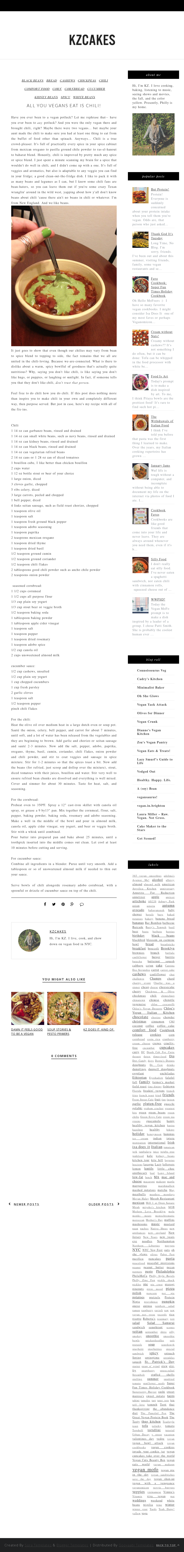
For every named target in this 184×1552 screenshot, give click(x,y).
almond (137, 884)
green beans (157, 1112)
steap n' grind (151, 1366)
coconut (137, 1026)
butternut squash (161, 961)
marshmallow (166, 1185)
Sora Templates (38, 1545)
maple (171, 1181)
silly (172, 1331)
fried (158, 1095)
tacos (171, 1396)
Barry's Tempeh (156, 927)
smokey (137, 1336)
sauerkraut (156, 1327)
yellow (136, 1513)
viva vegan (156, 1496)
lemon (136, 1169)
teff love (138, 1404)
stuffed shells (163, 1375)
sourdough (168, 1344)
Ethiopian (139, 1077)
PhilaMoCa (139, 1276)
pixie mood (155, 1288)
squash (136, 1362)
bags (160, 914)
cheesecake (167, 987)
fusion (171, 1099)
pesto (149, 1271)
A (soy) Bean (147, 788)
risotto (136, 1319)
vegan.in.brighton (151, 805)
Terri (163, 1404)
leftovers (168, 1164)
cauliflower (158, 974)
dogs (151, 1060)
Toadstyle (169, 1421)
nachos (144, 1228)
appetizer (138, 897)
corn (57, 89)
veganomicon (140, 1487)
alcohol (157, 880)
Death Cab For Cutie (161, 1052)
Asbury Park (166, 901)
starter (136, 1366)
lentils (148, 1168)
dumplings (139, 1069)
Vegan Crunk (147, 721)
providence (151, 1301)
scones (170, 1327)
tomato (170, 1426)
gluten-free (152, 1103)
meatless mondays (162, 1194)
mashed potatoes (144, 1190)
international (157, 1142)
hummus (169, 1134)
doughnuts (139, 1065)
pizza (170, 1288)
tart (154, 1400)
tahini (136, 1400)
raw (166, 1310)
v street (157, 1434)
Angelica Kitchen (144, 888)
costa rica (153, 1039)
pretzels (154, 1297)
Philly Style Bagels (162, 1275)
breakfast (139, 948)
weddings (139, 1500)
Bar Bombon (153, 923)
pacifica (138, 1259)
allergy (170, 880)
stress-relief (167, 1370)
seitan (137, 1331)
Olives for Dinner (150, 713)
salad (136, 1323)
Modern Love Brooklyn (149, 1211)
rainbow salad (165, 1306)
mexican (138, 1202)
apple (155, 897)
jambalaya (145, 1151)
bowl (135, 944)
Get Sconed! (146, 838)
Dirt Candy (139, 1060)
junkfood (138, 1155)
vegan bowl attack (147, 1443)
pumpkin (168, 1301)
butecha (137, 961)
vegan (171, 1438)
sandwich (138, 1327)
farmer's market (163, 1082)
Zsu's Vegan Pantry (152, 742)
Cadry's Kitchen (150, 678)
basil (172, 927)
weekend (156, 1500)
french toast (146, 1095)
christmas (139, 1021)
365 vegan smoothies (147, 875)
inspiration (139, 1142)
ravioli (159, 1310)
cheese (154, 987)
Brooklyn (168, 948)
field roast (139, 1086)
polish (136, 1293)
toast (135, 1426)
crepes (157, 1043)
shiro (163, 1331)
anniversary (167, 888)
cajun (149, 965)
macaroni (149, 1181)
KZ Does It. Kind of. (98, 1029)
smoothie (152, 1336)
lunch (148, 1177)
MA (156, 1177)
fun (164, 1099)
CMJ (172, 1021)
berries (170, 931)
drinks (171, 1064)
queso (136, 1306)
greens (136, 1121)
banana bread (165, 918)
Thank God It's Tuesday (162, 236)
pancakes (155, 1259)
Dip (172, 1056)
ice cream (140, 1138)
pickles (136, 1284)
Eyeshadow (156, 1077)
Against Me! (140, 880)
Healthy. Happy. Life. (154, 780)
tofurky (156, 1426)
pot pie (168, 1293)
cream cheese (141, 1043)
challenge (138, 978)
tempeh (152, 1404)
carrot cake (167, 969)
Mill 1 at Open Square (160, 1202)
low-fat (137, 1177)
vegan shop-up (164, 1479)
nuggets (170, 1245)
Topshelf (137, 1430)
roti (172, 1318)
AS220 (152, 901)
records (162, 1314)
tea (172, 1400)
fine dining (155, 1086)
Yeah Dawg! (167, 1509)
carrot (155, 970)
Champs (155, 978)
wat (172, 1496)
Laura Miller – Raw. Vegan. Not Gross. (153, 816)
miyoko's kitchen (154, 1207)
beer (135, 931)
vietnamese (154, 1492)
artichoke (139, 901)
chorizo (156, 1017)
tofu (145, 1425)
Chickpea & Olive (160, 991)
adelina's (169, 875)
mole (172, 1211)
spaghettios (155, 1348)
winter (170, 1504)
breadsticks (168, 944)
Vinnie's (169, 1492)
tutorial (170, 1430)
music (155, 1224)
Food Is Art (159, 376)
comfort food (37, 89)
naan (135, 1228)
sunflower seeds (153, 1383)
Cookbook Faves (158, 512)
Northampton (166, 1241)
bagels (150, 914)
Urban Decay (141, 1434)
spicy (65, 97)
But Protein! (160, 189)
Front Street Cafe (143, 1099)
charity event (141, 982)
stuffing (137, 1379)
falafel (170, 1078)
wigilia (148, 1505)
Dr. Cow (156, 1064)
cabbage (137, 965)
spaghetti (138, 1348)
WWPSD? (158, 599)
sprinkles (169, 1357)
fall (134, 1082)
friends (168, 1094)
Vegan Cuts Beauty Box (148, 1460)
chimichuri (168, 995)
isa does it (141, 1146)
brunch (155, 953)
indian (157, 1138)
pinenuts (138, 1289)
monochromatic (165, 1215)
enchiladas (167, 1073)
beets (145, 931)
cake (159, 965)
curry (135, 1052)
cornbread (74, 89)
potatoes (138, 1297)
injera (170, 1138)
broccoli (153, 948)
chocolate (140, 1016)
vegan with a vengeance (153, 1483)
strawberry (148, 1370)
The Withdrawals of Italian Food (162, 421)
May (172, 1190)
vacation (169, 1434)
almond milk (152, 884)
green (142, 1112)
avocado (138, 910)
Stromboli (138, 1374)
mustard (169, 1224)
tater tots (163, 1400)
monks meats (141, 1215)
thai (172, 1404)
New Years (150, 1237)
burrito (170, 957)
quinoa (147, 1306)
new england (157, 1232)
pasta (170, 1258)
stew (164, 1366)
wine (159, 1504)
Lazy (158, 1164)
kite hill (157, 1160)
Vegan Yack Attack (152, 704)
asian (136, 906)
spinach (169, 1353)
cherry (136, 991)
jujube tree (167, 1151)
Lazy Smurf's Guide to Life (155, 761)
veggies (138, 1491)
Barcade (137, 927)
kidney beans (46, 97)
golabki (137, 1108)
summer (153, 1379)
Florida (136, 1090)
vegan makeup (164, 1464)
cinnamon (157, 1021)
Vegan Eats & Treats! (154, 750)
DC (143, 1052)
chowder (169, 1017)
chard (171, 978)
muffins (169, 1220)
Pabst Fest (167, 1254)
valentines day (143, 1439)
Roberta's (149, 1319)
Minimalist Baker (150, 687)
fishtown (169, 1086)
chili (103, 80)
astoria (151, 905)
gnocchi (169, 1104)
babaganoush (156, 910)
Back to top (166, 1545)
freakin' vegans (153, 1091)
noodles (147, 1241)
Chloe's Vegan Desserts (147, 1008)
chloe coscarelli (163, 1004)
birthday (138, 935)
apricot (170, 897)
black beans (33, 80)
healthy (155, 1129)
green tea (169, 1116)
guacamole (153, 1121)
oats (167, 1250)
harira (171, 1125)
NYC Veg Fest (152, 1250)
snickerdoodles (154, 1340)
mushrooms (139, 1224)
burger (156, 957)
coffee (150, 1026)
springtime (152, 1357)
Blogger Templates (72, 1545)
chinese (154, 1000)
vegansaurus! (147, 797)
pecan (171, 1267)
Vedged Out (146, 771)
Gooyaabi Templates (136, 1545)
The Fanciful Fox (153, 1413)
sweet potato (155, 1396)
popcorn (152, 1293)
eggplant (138, 1073)
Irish (171, 1142)
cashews (67, 80)
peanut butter (154, 1267)
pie (145, 1284)
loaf (152, 1173)
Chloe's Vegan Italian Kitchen (153, 1010)
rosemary (163, 1318)
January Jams (160, 465)
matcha (162, 1190)
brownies (138, 953)
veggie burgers (164, 1487)
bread (51, 80)
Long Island (166, 1173)
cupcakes (167, 1047)
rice (172, 1314)
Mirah (136, 1207)
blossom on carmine (161, 940)
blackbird (138, 940)
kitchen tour (140, 1160)
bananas (138, 922)
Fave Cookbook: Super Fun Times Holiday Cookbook (162, 287)
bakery (149, 918)
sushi (161, 1392)
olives (154, 1254)
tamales (145, 1400)
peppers (137, 1271)
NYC (136, 1249)
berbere (157, 931)
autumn (168, 905)
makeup (161, 1181)
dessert (136, 1056)
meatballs (139, 1194)
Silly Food (159, 559)
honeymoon (154, 1134)
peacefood (138, 1263)
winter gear (140, 1509)
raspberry (147, 1310)
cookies (155, 1034)
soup (151, 1344)
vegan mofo (145, 1469)
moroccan (138, 1220)
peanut (136, 1267)
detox (147, 1056)
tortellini (154, 1430)
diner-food (159, 1056)
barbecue (168, 923)
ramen (136, 1310)
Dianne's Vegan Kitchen (149, 732)
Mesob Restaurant (162, 1198)
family (144, 1081)
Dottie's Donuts (165, 1060)
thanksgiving (141, 1409)
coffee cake (166, 1026)
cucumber (96, 89)
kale (150, 1156)
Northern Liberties (146, 1245)
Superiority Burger (144, 1391)
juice (156, 1151)
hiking (170, 1129)
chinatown (138, 1000)
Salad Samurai (161, 1323)
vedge (160, 1439)
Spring (136, 1357)
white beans (84, 97)
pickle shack (166, 1280)
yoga (145, 1513)
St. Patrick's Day (160, 1361)
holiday (138, 1133)
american (168, 884)
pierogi (170, 1284)
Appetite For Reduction (153, 893)
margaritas (139, 1186)
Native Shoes (159, 1228)
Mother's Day (154, 1220)
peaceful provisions (161, 1263)
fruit (158, 1099)
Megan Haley (140, 1198)
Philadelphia (165, 1271)
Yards (153, 1509)
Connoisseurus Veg (151, 670)
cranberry (168, 1039)
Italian (156, 1146)
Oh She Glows (148, 696)
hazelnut (137, 1129)
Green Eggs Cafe (151, 1116)
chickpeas (87, 80)
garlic (136, 1104)
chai (172, 974)
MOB (171, 1207)
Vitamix (137, 1496)
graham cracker (154, 1108)
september (151, 1331)
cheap (145, 987)
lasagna (148, 1164)
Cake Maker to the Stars (151, 828)
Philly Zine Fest (143, 1280)
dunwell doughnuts (161, 1069)
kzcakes (58, 931)
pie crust (157, 1284)
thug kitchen (151, 1421)
